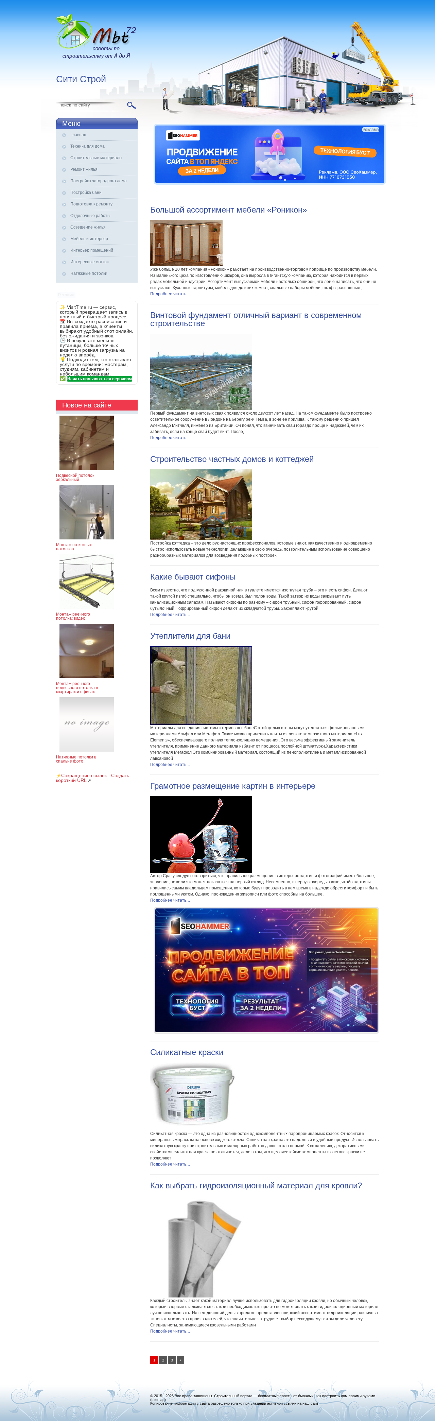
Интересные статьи (89, 262)
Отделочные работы (90, 215)
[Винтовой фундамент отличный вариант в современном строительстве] (201, 408)
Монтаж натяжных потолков (74, 546)
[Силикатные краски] (194, 1129)
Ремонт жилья (84, 169)
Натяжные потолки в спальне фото (76, 759)
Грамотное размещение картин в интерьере (232, 785)
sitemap (158, 1400)
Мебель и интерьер (89, 238)
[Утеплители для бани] (201, 723)
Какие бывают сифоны (193, 576)
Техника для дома (87, 146)
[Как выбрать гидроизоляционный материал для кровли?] (201, 1296)
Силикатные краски (186, 1052)
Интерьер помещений (91, 250)
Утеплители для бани (190, 635)
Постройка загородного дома (98, 181)
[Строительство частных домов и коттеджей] (201, 538)
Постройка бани (86, 192)
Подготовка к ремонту (91, 204)
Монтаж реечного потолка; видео (73, 616)
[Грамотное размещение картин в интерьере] (201, 871)
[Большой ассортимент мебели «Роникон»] (186, 265)
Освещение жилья (88, 227)
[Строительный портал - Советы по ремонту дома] (97, 37)
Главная (78, 134)
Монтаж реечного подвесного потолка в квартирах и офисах (77, 687)
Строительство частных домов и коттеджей (232, 459)
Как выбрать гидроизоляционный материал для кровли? (256, 1185)
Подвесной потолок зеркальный (75, 477)
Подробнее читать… (170, 293)
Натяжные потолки (88, 273)
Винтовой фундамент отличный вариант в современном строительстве (256, 319)
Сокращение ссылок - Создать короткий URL (92, 778)
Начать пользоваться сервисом (99, 379)
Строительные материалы (96, 157)
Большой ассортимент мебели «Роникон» (228, 209)
